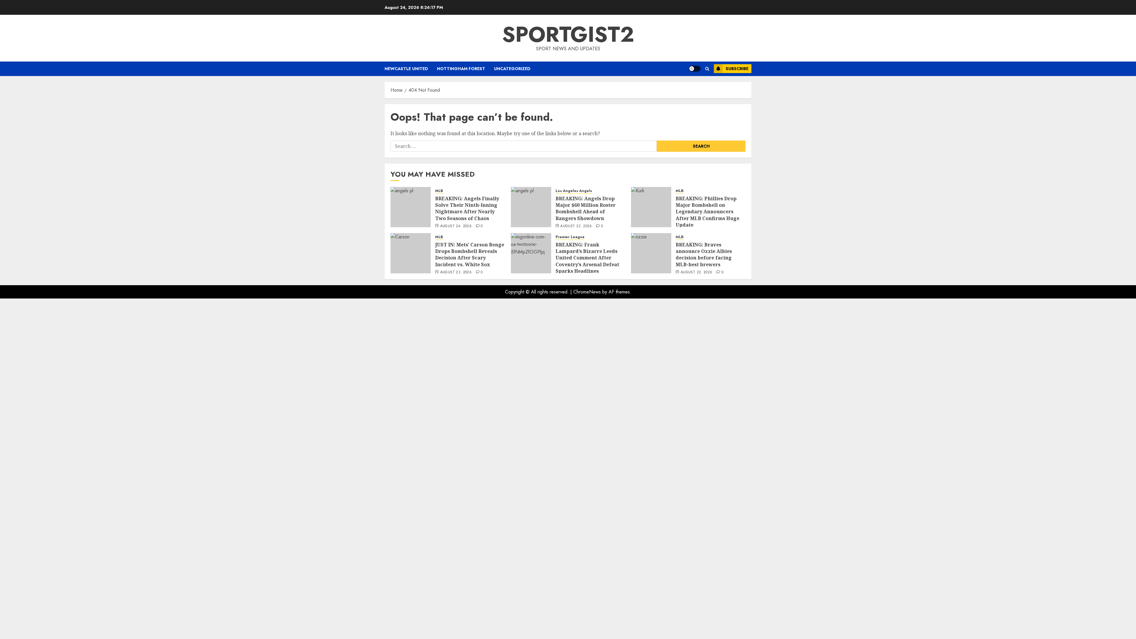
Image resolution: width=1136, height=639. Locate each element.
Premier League (570, 237)
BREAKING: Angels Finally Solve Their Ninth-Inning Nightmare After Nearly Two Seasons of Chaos (467, 208)
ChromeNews (587, 291)
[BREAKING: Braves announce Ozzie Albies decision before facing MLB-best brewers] (651, 253)
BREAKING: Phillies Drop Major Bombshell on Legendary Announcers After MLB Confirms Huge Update (707, 211)
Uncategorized (512, 69)
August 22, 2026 (696, 272)
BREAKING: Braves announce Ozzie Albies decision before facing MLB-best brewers (704, 254)
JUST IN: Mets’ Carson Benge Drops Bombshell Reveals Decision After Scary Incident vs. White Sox (469, 254)
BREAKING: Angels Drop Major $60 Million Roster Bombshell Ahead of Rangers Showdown (586, 208)
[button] (707, 69)
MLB (439, 190)
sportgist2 (568, 34)
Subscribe (737, 69)
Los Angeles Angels (574, 190)
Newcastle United (406, 69)
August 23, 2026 (576, 226)
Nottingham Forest (461, 69)
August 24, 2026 (456, 226)
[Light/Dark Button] (695, 69)
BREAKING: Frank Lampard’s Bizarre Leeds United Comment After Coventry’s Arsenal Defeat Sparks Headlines (587, 258)
